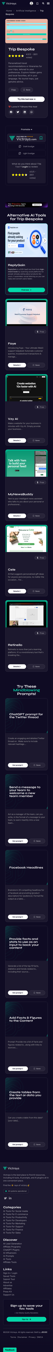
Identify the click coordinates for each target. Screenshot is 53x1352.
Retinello (15, 645)
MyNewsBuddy (20, 494)
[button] (43, 3)
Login (25, 166)
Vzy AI (13, 419)
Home (9, 10)
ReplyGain (16, 265)
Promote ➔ (26, 129)
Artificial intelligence (26, 10)
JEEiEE (44, 1332)
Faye (12, 343)
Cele (11, 569)
